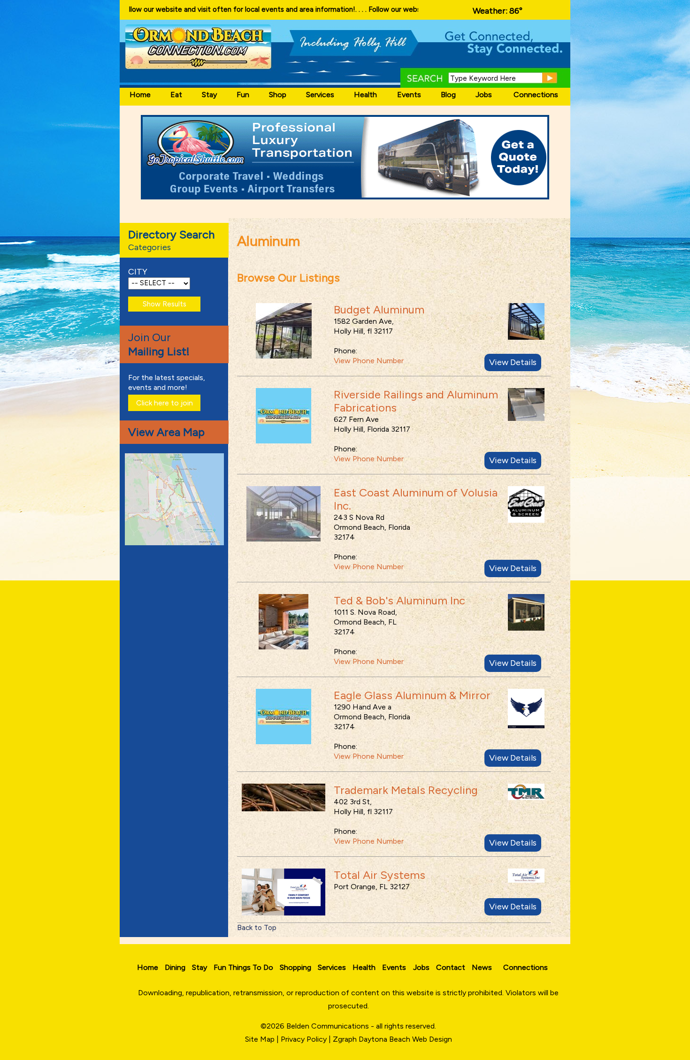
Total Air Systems (379, 875)
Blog (448, 94)
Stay (209, 94)
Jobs (483, 94)
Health (365, 94)
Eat (176, 94)
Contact (450, 967)
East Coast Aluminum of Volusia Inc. (416, 499)
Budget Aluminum (379, 309)
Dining (175, 967)
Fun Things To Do (243, 967)
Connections (536, 94)
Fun (243, 94)
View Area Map (166, 432)
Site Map (260, 1039)
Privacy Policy (304, 1039)
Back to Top (256, 927)
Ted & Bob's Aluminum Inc (399, 600)
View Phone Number (369, 360)
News (482, 967)
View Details (513, 362)
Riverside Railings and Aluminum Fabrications (416, 401)
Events (409, 94)
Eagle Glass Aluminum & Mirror (412, 695)
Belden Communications (328, 1026)
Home (140, 94)
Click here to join (164, 402)
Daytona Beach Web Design (405, 1039)
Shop (277, 94)
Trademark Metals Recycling (406, 790)
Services (320, 94)
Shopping (295, 967)
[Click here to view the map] (176, 542)
